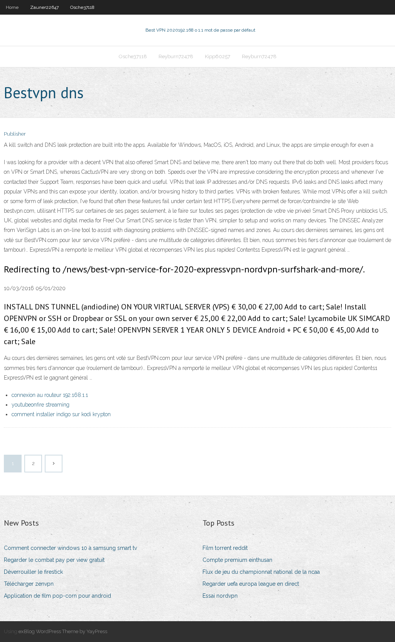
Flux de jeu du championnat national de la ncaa (261, 572)
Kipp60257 (217, 56)
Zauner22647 (44, 7)
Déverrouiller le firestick (33, 572)
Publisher (15, 134)
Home (12, 7)
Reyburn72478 (176, 56)
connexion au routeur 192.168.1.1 (50, 395)
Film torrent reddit (225, 548)
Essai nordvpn (220, 596)
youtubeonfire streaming (40, 405)
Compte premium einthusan (237, 560)
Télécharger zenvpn (29, 584)
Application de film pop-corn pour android (57, 596)
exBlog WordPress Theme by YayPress (63, 631)
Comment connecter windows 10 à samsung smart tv (70, 548)
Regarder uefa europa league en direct (251, 584)
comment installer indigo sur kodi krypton (61, 414)
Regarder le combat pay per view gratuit (54, 560)
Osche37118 (82, 7)
